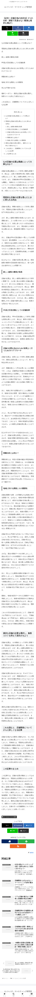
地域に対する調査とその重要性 (16, 140)
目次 (15, 112)
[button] (23, 33)
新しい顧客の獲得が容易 (14, 126)
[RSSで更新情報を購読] (18, 846)
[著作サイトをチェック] (10, 841)
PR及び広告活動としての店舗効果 (17, 129)
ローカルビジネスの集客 (10, 817)
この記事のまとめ (10, 154)
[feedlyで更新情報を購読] (26, 841)
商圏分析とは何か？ (13, 137)
